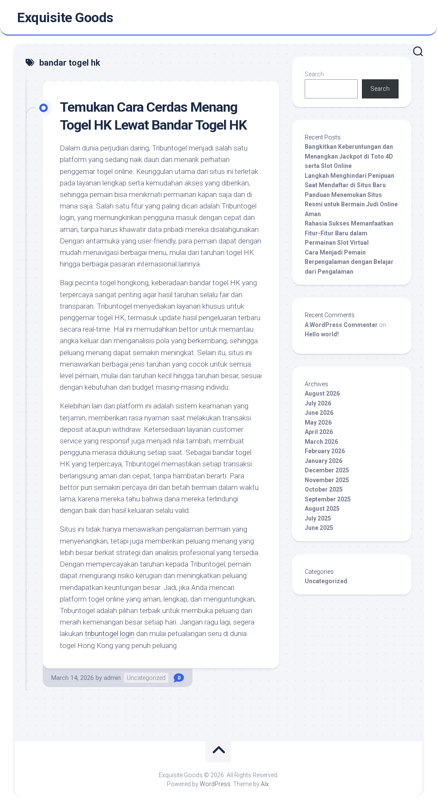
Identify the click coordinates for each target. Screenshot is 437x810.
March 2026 (321, 441)
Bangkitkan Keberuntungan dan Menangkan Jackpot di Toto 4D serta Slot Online (349, 156)
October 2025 (324, 489)
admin (112, 678)
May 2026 (318, 422)
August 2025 (322, 508)
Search (314, 74)
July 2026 (318, 403)
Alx (265, 784)
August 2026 (322, 393)
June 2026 (319, 412)
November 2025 (327, 480)
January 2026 (323, 460)
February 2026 (325, 451)
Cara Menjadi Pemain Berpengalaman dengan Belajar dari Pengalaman (349, 262)
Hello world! (322, 334)
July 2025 (318, 518)
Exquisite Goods (65, 17)
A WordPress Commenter (341, 324)
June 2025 (319, 527)
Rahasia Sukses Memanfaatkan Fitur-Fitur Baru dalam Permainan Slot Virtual (349, 233)
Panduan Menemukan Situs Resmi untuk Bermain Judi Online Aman (351, 204)
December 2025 (327, 470)
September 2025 (328, 499)
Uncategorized (146, 677)
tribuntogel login (109, 633)
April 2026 (319, 431)
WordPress (215, 784)
